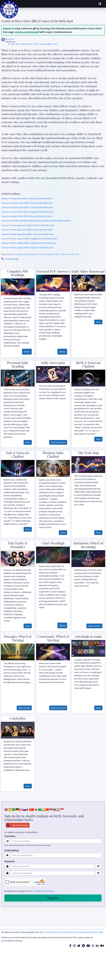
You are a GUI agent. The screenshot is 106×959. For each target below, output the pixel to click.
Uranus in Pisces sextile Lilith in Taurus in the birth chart (27, 247)
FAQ (93, 932)
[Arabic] (39, 809)
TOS (35, 891)
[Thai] (54, 809)
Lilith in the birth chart (69, 254)
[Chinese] (32, 809)
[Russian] (24, 809)
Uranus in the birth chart (48, 254)
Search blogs (11, 258)
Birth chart (15, 44)
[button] (100, 3)
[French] (21, 809)
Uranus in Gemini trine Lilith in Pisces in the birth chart (26, 216)
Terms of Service (68, 932)
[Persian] (58, 809)
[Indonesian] (62, 809)
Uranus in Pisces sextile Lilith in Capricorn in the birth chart (28, 243)
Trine (55, 44)
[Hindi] (43, 809)
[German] (17, 809)
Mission (56, 932)
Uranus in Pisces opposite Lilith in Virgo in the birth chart (27, 234)
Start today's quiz (58, 442)
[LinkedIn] (97, 946)
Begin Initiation (94, 626)
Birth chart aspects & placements (22, 254)
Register (7, 28)
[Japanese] (36, 809)
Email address (11, 850)
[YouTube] (88, 946)
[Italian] (28, 809)
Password (9, 861)
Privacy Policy (47, 891)
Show (27, 351)
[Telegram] (83, 946)
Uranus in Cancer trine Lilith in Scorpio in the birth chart (27, 211)
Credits (100, 932)
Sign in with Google (20, 825)
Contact (47, 932)
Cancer (42, 44)
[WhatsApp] (93, 946)
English (49, 44)
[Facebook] (70, 946)
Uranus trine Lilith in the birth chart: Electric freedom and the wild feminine (36, 220)
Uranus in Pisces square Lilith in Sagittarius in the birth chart (29, 238)
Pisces (30, 44)
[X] (78, 946)
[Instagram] (74, 946)
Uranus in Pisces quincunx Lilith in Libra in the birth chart (27, 225)
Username (9, 836)
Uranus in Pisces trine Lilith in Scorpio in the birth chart (26, 198)
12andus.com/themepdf (26, 32)
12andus (11, 39)
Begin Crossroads (58, 708)
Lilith (36, 44)
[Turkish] (47, 809)
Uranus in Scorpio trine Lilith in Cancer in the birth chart (27, 207)
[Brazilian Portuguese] (13, 809)
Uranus (24, 44)
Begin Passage (24, 708)
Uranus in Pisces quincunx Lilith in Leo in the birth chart (27, 229)
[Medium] (102, 946)
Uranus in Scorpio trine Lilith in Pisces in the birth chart (26, 202)
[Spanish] (9, 809)
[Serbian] (50, 809)
